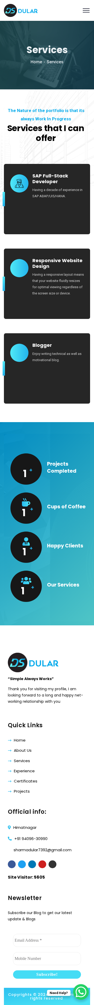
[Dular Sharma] (21, 10)
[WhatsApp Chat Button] (81, 992)
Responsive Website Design (57, 263)
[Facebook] (12, 864)
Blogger (42, 345)
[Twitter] (22, 864)
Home (36, 61)
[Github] (52, 864)
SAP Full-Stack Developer (50, 178)
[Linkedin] (32, 864)
